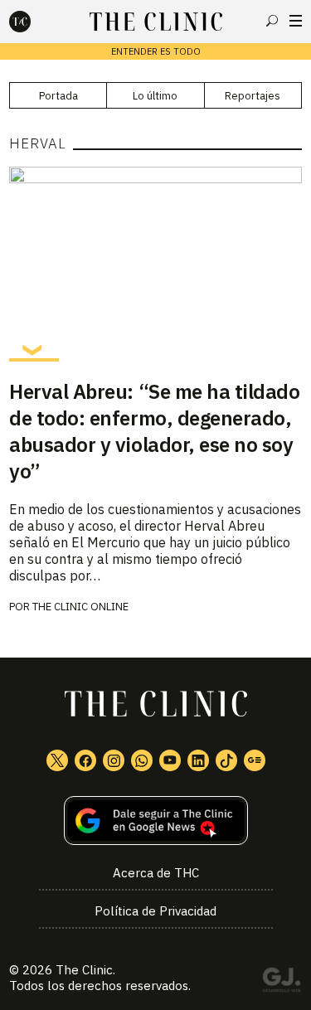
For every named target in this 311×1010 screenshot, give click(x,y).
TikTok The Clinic (226, 760)
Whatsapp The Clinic (142, 760)
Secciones (295, 21)
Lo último (155, 96)
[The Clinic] (34, 21)
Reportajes (252, 96)
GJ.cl (281, 982)
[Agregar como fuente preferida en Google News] (155, 820)
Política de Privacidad (155, 911)
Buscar (272, 21)
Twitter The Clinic (57, 760)
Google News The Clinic (254, 760)
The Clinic (84, 970)
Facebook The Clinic (85, 760)
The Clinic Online (80, 607)
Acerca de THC (156, 873)
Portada (58, 96)
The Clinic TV (170, 760)
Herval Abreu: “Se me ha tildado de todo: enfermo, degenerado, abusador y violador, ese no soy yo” (154, 431)
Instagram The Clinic (113, 760)
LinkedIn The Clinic (198, 760)
